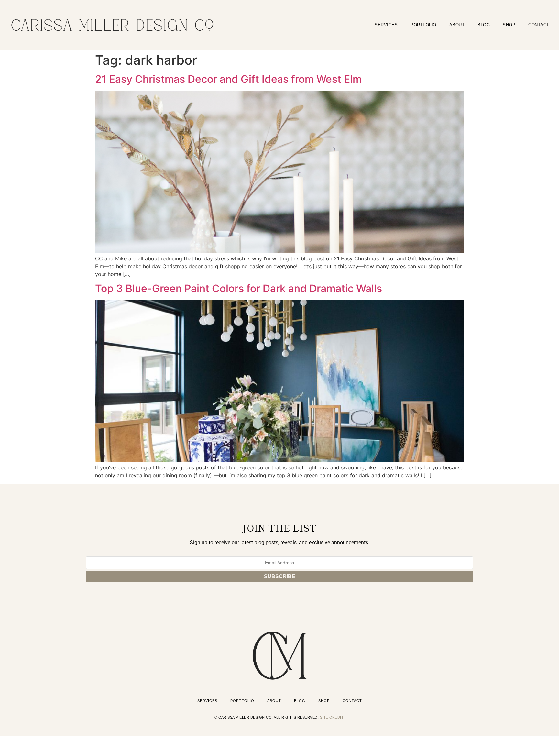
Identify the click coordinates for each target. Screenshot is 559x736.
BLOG (483, 24)
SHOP (509, 24)
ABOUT (457, 24)
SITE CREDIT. (332, 717)
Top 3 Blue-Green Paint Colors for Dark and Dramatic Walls (238, 288)
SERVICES (386, 24)
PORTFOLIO (423, 24)
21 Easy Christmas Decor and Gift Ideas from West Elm (228, 79)
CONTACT (538, 24)
